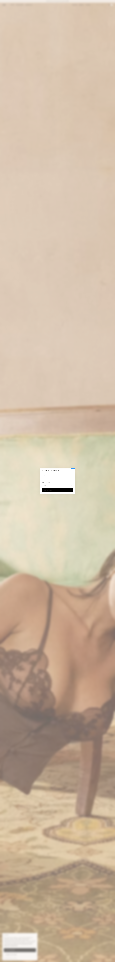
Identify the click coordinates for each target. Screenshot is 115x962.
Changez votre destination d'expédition (51, 475)
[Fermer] (73, 470)
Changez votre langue (47, 482)
